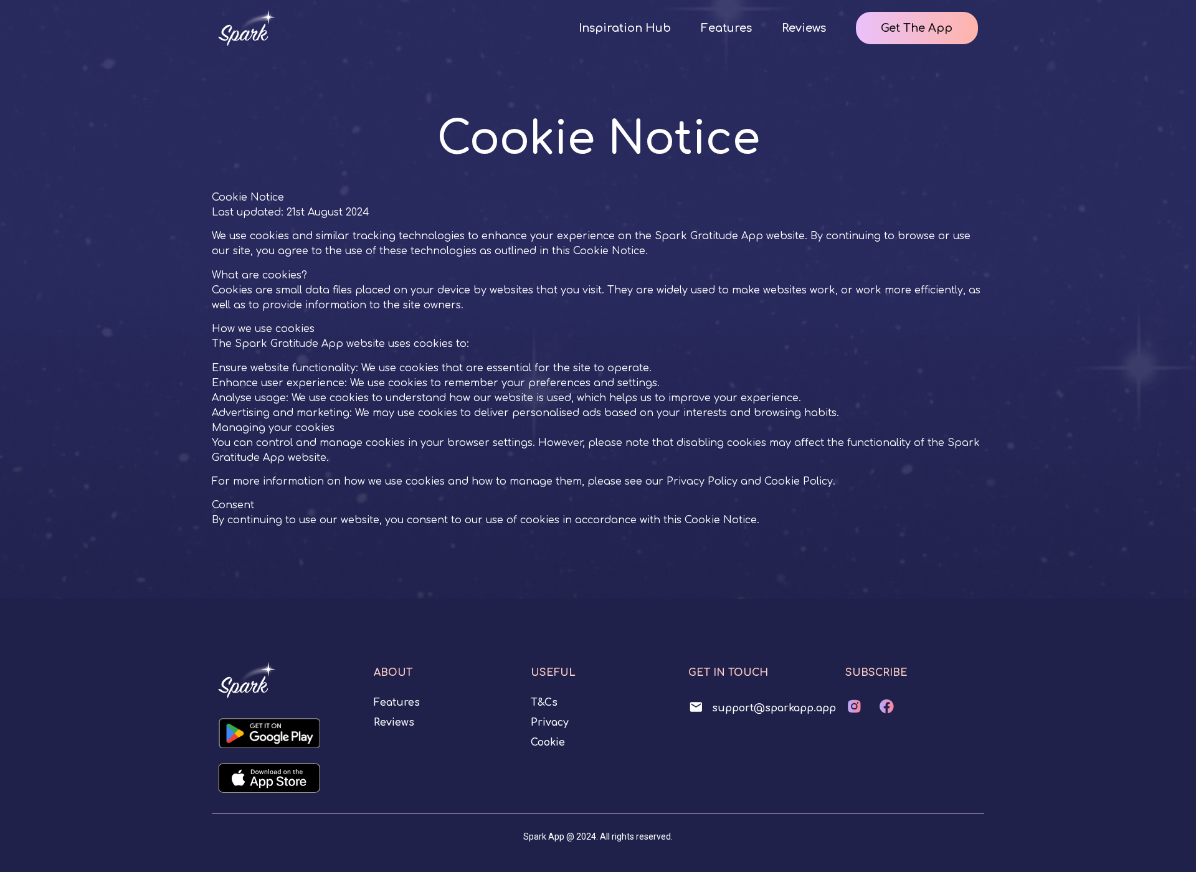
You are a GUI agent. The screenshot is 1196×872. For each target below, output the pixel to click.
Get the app (916, 28)
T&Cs (544, 702)
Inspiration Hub (625, 28)
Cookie (548, 742)
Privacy (550, 722)
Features (726, 28)
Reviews (804, 28)
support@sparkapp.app (774, 708)
